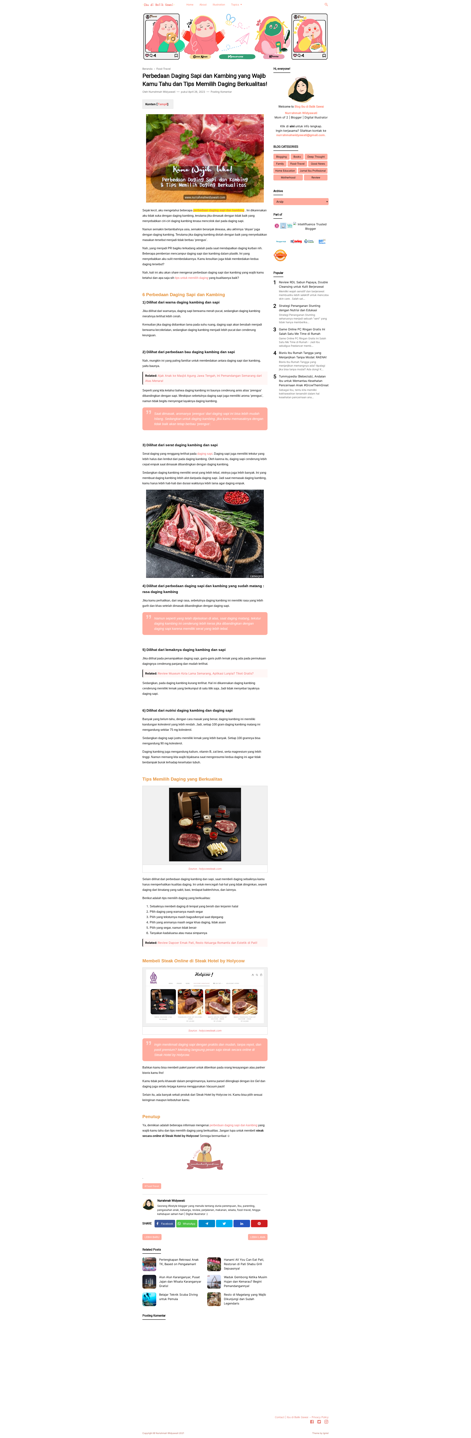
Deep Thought (316, 156)
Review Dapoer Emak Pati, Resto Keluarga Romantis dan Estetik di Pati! (207, 943)
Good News (318, 163)
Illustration (219, 4)
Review (315, 177)
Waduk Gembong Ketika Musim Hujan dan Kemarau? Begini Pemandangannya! (245, 1281)
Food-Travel (152, 1186)
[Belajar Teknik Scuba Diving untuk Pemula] (149, 1299)
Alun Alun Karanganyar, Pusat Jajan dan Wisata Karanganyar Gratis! (180, 1281)
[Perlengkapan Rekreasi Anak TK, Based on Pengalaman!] (149, 1264)
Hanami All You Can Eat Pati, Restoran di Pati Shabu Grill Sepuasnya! (244, 1264)
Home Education (285, 170)
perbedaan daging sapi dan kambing (233, 1125)
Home (189, 4)
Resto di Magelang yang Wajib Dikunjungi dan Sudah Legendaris (245, 1299)
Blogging (281, 156)
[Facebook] (312, 1422)
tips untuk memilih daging (191, 277)
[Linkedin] (241, 1223)
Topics (235, 4)
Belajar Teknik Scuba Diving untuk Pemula (178, 1297)
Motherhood (288, 177)
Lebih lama (257, 1237)
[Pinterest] (259, 1223)
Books (297, 156)
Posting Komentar (221, 91)
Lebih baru (152, 1237)
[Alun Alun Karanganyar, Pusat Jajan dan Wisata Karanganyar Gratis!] (149, 1282)
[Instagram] (326, 1422)
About (203, 4)
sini (292, 126)
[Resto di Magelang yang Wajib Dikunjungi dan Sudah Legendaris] (214, 1299)
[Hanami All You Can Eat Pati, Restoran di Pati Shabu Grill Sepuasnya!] (214, 1264)
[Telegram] (207, 1223)
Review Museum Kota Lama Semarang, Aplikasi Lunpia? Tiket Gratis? (206, 673)
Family (280, 163)
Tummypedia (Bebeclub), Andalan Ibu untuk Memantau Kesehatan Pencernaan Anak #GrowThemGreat (304, 380)
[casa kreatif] (309, 246)
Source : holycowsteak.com (205, 868)
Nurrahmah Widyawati (171, 1200)
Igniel (326, 1433)
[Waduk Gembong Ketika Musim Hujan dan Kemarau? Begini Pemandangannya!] (214, 1282)
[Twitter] (224, 1223)
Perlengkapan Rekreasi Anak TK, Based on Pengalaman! (179, 1262)
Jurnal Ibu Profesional (313, 170)
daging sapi (205, 453)
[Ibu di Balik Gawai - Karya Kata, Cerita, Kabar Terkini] (158, 4)
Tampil (162, 104)
